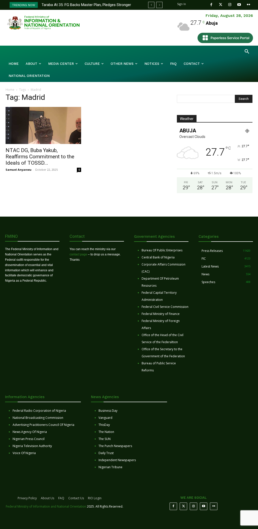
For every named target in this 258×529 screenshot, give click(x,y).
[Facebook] (211, 4)
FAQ (61, 498)
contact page (78, 254)
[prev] (151, 5)
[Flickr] (248, 4)
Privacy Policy (27, 498)
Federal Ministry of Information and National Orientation (46, 506)
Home (10, 89)
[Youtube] (239, 4)
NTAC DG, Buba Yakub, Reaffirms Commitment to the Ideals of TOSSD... (40, 156)
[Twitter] (220, 4)
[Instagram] (229, 4)
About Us (47, 498)
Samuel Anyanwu (18, 169)
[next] (159, 5)
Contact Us (76, 498)
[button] (247, 52)
